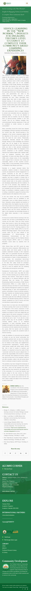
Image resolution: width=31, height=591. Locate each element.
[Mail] (27, 589)
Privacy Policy (15, 587)
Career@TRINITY (8, 522)
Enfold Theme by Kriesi (23, 587)
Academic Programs (7, 506)
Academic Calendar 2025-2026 (10, 508)
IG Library (4, 552)
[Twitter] (25, 589)
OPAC (4, 546)
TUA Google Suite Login (10, 540)
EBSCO (4, 548)
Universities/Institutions (8, 515)
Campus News (6, 504)
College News (14, 19)
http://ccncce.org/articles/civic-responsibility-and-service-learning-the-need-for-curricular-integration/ (16, 429)
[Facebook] (23, 589)
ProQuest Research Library (9, 550)
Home (9, 19)
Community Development (14, 561)
